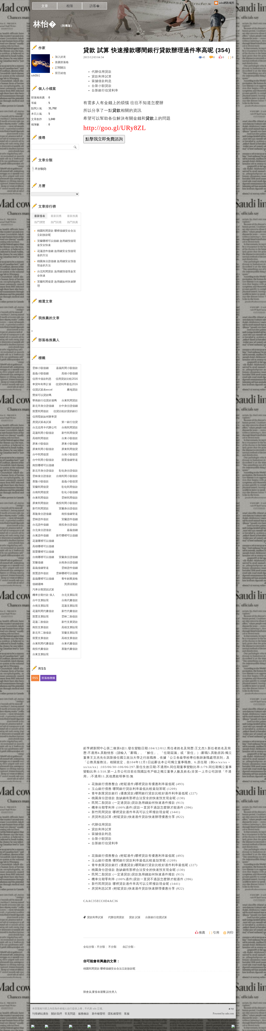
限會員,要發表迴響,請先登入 (100, 991)
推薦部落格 (62, 62)
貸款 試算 (134, 917)
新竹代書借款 (70, 611)
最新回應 (56, 216)
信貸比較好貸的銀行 (65, 411)
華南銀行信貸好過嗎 (44, 400)
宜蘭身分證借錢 (68, 557)
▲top (231, 1008)
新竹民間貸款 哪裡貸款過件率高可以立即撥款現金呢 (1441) (136, 812)
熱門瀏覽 (39, 222)
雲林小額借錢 (40, 368)
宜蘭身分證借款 (68, 508)
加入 (214, 1027)
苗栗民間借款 (40, 411)
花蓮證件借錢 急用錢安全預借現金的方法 (56, 253)
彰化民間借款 (70, 486)
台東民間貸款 (70, 400)
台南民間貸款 (70, 427)
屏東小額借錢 (70, 443)
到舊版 (66, 25)
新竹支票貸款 (70, 621)
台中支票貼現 (40, 600)
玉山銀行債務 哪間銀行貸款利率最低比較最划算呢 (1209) (134, 788)
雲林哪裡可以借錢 (67, 573)
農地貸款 (72, 389)
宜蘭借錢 (37, 562)
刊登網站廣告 (40, 1013)
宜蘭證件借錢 (70, 519)
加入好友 (60, 56)
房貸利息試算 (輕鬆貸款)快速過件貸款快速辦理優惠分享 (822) (138, 816)
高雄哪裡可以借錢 (43, 546)
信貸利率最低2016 (67, 384)
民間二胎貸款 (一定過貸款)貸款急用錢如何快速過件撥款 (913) (138, 802)
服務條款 (83, 1013)
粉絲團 (40, 1027)
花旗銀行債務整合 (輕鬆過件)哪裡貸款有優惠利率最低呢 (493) (138, 784)
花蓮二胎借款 (40, 621)
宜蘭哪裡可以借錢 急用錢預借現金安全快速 (56, 243)
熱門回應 (56, 222)
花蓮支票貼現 (70, 605)
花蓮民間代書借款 (43, 611)
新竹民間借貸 (70, 432)
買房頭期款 (71, 584)
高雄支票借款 (70, 638)
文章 (44, 6)
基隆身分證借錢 (41, 513)
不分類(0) (40, 168)
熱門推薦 (72, 222)
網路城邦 (224, 1027)
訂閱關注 (60, 67)
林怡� (44, 24)
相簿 (69, 6)
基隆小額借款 (40, 481)
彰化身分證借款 (68, 470)
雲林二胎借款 (70, 616)
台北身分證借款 (41, 530)
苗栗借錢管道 (70, 459)
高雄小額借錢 (70, 373)
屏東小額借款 (40, 443)
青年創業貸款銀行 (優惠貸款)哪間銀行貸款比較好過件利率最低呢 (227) (144, 793)
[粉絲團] (32, 1026)
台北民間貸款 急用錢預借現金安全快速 (56, 273)
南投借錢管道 (70, 513)
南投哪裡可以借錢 (43, 465)
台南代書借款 (70, 600)
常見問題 (70, 1013)
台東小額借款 (70, 438)
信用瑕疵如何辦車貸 (44, 416)
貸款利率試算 (102, 76)
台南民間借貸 (40, 492)
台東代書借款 (70, 643)
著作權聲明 (98, 1013)
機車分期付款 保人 (43, 594)
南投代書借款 (40, 648)
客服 (126, 1013)
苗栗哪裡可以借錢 (43, 551)
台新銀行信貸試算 (156, 917)
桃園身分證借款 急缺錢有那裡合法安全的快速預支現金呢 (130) (138, 798)
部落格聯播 (48, 678)
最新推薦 (72, 216)
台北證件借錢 (40, 524)
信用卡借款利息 (41, 378)
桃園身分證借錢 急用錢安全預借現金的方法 (56, 263)
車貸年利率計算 (41, 384)
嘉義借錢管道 (40, 567)
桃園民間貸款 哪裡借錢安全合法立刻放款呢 (109, 968)
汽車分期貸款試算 (43, 589)
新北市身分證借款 (43, 470)
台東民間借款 (40, 497)
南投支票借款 (40, 627)
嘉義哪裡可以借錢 (43, 578)
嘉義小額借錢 (40, 373)
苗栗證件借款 (40, 573)
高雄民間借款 (40, 438)
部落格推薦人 (49, 340)
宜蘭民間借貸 (40, 486)
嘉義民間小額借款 (67, 368)
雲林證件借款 (40, 519)
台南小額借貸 (70, 454)
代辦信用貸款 (102, 71)
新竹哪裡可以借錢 (67, 535)
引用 (216, 932)
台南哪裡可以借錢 (43, 557)
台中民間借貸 (40, 454)
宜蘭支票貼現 (70, 632)
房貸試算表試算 (41, 422)
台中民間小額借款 (43, 459)
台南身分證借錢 (68, 562)
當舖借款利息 (102, 81)
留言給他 (60, 73)
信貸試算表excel (42, 389)
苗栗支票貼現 (40, 616)
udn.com (229, 1013)
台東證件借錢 (40, 535)
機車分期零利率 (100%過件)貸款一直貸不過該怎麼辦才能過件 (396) (142, 807)
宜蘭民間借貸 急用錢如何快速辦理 (56, 283)
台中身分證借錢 (68, 405)
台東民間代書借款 (43, 643)
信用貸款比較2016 (67, 378)
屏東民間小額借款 (43, 449)
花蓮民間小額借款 (43, 432)
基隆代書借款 (70, 648)
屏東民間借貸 (70, 449)
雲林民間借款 (70, 497)
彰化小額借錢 (70, 492)
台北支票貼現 (70, 594)
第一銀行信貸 (70, 422)
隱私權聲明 (114, 1013)
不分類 (101, 946)
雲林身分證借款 (41, 476)
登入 (207, 1027)
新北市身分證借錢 (43, 405)
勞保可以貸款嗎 (41, 395)
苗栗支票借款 (40, 638)
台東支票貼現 (40, 654)
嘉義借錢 (72, 530)
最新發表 (39, 216)
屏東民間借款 (40, 503)
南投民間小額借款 (67, 503)
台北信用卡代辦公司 (44, 427)
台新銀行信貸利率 (105, 90)
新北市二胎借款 (41, 632)
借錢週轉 (37, 584)
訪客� (95, 6)
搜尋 (75, 147)
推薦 (202, 932)
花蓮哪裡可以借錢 (43, 540)
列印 (230, 932)
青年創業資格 (70, 578)
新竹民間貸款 (40, 508)
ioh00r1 (35, 75)
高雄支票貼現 (70, 627)
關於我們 (56, 1013)
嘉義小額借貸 (70, 481)
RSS (35, 678)
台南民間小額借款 (67, 476)
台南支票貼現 (40, 605)
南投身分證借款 (68, 524)
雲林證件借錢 (70, 567)
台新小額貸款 (102, 85)
